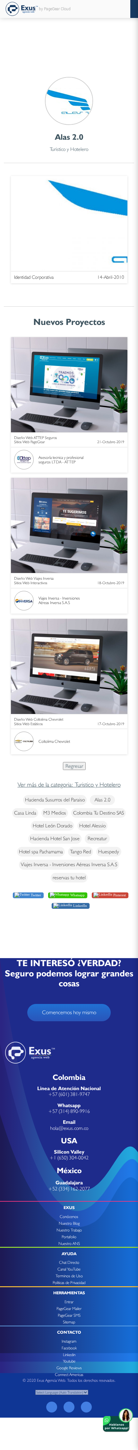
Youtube (69, 1361)
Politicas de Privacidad (69, 1282)
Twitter (35, 895)
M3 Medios (54, 813)
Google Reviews (69, 1367)
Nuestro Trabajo (69, 1230)
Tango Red (80, 852)
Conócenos (69, 1216)
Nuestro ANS (69, 1243)
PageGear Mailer (69, 1308)
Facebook (69, 1348)
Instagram (69, 1341)
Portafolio (69, 1236)
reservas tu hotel (69, 877)
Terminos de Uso (69, 1275)
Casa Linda (25, 813)
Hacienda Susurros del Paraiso (55, 800)
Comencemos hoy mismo (69, 1012)
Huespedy (108, 852)
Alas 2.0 (102, 800)
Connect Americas (69, 1374)
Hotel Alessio (92, 826)
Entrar (69, 1301)
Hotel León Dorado (52, 826)
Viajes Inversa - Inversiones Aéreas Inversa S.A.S (69, 864)
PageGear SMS (69, 1315)
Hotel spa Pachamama (41, 852)
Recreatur (97, 838)
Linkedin (69, 1354)
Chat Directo (69, 1262)
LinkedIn (79, 905)
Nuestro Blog (69, 1223)
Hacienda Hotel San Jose (55, 838)
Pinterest (119, 895)
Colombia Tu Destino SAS (98, 813)
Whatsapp (77, 895)
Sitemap (69, 1322)
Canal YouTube (69, 1269)
